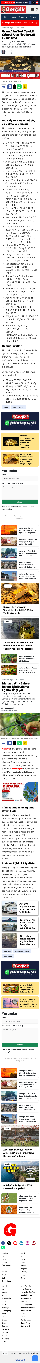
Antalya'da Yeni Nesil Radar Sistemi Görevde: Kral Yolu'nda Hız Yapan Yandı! (28, 553)
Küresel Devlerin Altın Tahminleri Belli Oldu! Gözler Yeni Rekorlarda (18, 610)
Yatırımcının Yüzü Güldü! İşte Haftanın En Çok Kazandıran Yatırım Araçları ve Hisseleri (18, 645)
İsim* (4, 475)
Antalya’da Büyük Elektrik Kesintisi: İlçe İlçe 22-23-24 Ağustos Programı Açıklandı (27, 530)
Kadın (4, 1278)
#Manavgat (8, 956)
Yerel (4, 1275)
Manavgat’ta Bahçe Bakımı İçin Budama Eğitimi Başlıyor (27, 658)
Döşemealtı (6, 1298)
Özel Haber (20, 28)
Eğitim (23, 1256)
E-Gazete (19, 2)
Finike (4, 1304)
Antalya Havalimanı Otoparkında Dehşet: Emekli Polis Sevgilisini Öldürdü (28, 576)
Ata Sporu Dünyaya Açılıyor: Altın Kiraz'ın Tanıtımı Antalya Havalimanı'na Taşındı (18, 1152)
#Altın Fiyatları (18, 407)
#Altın (6, 407)
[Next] (36, 23)
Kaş (3, 1317)
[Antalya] (20, 1136)
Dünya (23, 1265)
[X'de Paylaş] (14, 86)
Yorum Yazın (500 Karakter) (12, 483)
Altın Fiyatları (25, 1301)
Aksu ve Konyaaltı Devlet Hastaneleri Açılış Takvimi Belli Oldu (28, 564)
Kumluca (5, 1332)
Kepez (4, 1323)
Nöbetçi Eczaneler (27, 1307)
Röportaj (23, 1262)
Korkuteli (5, 1329)
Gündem (5, 1253)
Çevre (22, 1278)
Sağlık (22, 1253)
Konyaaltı (5, 1326)
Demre (4, 1295)
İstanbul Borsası (26, 1295)
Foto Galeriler (26, 1289)
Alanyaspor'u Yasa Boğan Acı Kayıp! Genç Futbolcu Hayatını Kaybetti (27, 1209)
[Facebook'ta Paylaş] (9, 86)
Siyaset (4, 1262)
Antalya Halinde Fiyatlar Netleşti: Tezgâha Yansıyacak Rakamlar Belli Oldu (28, 670)
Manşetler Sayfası (27, 1292)
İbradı (4, 1314)
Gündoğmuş (6, 1310)
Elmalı (4, 1301)
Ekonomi (5, 1259)
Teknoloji (24, 1272)
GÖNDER (20, 502)
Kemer (4, 1320)
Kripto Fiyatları (26, 1304)
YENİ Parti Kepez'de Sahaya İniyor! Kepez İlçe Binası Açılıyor (18, 23)
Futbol (22, 1275)
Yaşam (4, 1272)
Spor (3, 1269)
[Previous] (2, 23)
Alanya (4, 1292)
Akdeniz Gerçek (7, 28)
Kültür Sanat (6, 1281)
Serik (4, 1341)
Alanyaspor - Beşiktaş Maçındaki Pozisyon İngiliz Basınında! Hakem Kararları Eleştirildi (27, 1198)
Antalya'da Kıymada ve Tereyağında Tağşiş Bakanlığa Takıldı (28, 541)
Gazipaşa (5, 1307)
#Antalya (7, 951)
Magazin (23, 1269)
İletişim (23, 1317)
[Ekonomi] (20, 593)
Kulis (3, 1256)
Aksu (3, 1289)
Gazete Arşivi (25, 1326)
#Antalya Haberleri (22, 951)
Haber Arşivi (25, 1323)
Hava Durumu (25, 1310)
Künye (22, 1314)
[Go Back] (35, 1358)
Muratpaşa (6, 1338)
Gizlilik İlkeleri (25, 1320)
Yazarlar (25, 2)
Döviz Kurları (25, 1298)
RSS (5, 1353)
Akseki (4, 1286)
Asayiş (23, 1259)
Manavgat (20, 680)
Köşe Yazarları (26, 1286)
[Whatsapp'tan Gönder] (19, 86)
